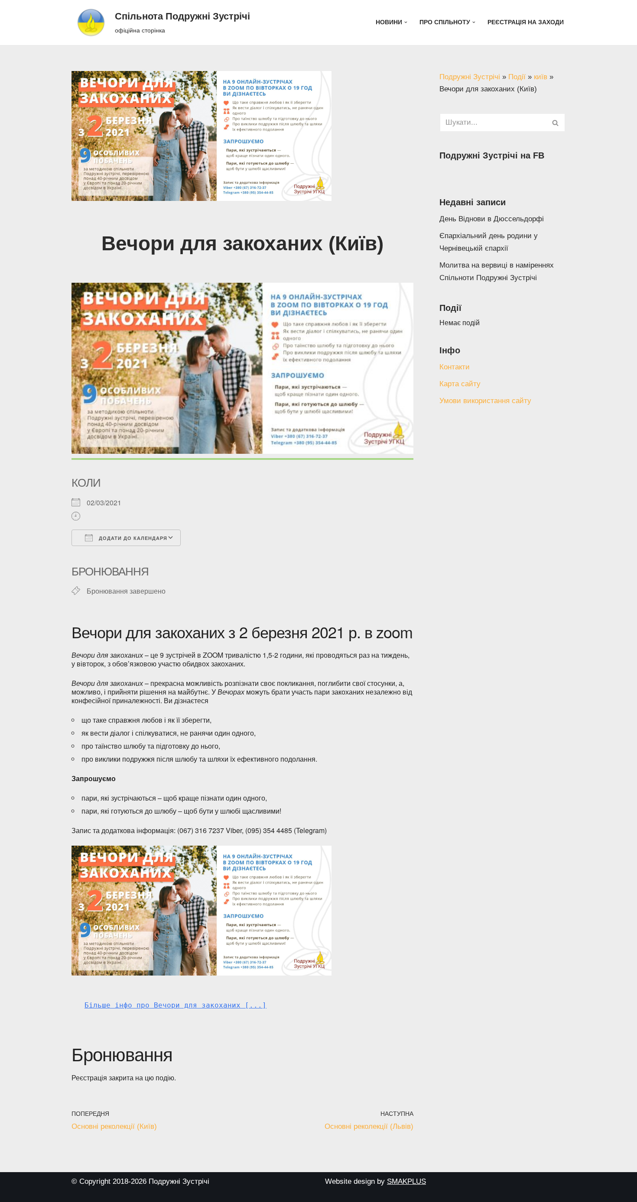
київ (540, 77)
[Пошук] (556, 122)
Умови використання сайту (485, 401)
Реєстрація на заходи (526, 22)
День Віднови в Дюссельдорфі (491, 219)
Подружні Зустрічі (469, 77)
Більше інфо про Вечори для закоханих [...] (175, 1005)
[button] (405, 22)
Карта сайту (460, 384)
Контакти (454, 367)
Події (517, 77)
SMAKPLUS (406, 1181)
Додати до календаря (132, 538)
